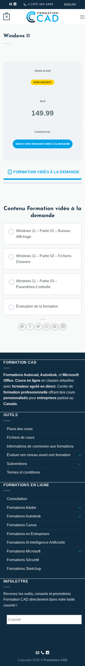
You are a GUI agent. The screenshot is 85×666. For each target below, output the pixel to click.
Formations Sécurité (23, 560)
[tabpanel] (42, 191)
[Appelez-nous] (42, 653)
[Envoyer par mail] (46, 327)
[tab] (42, 172)
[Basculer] (80, 455)
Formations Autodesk (24, 516)
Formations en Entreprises (28, 534)
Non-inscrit (42, 82)
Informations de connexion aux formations (40, 446)
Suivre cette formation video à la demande (42, 143)
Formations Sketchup (24, 569)
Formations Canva (21, 525)
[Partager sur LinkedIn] (63, 327)
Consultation (17, 499)
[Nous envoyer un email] (10, 4)
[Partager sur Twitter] (38, 327)
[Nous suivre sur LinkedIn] (15, 4)
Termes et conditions (23, 472)
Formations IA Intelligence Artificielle (36, 542)
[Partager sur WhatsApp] (22, 327)
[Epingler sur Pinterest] (54, 327)
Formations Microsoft (23, 551)
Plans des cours (20, 429)
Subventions (17, 464)
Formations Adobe (21, 508)
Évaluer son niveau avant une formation (38, 455)
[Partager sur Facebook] (30, 327)
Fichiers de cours (20, 437)
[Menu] (82, 16)
